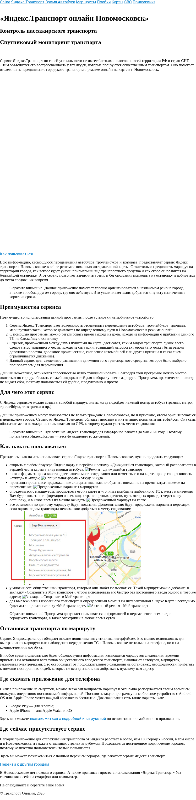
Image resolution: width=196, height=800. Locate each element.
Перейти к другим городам (24, 764)
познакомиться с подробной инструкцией (68, 718)
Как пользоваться (16, 254)
